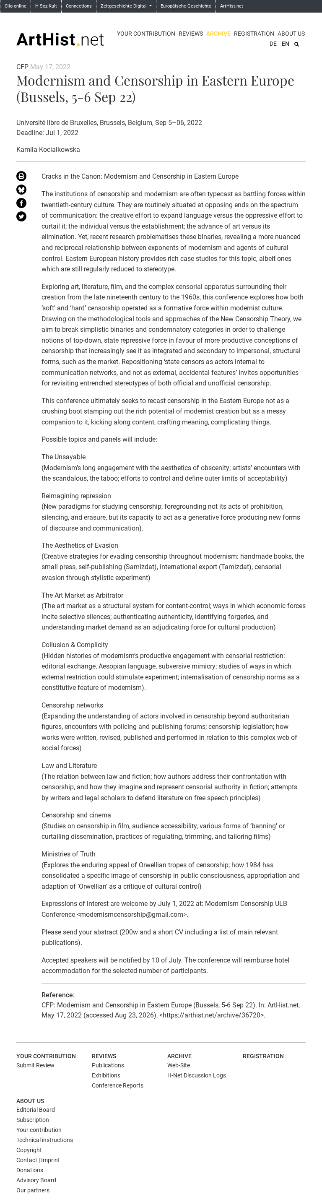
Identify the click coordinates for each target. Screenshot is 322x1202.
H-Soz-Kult (46, 6)
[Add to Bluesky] (22, 191)
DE (273, 43)
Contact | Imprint (38, 1160)
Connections (79, 6)
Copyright (29, 1150)
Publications (108, 1065)
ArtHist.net (231, 6)
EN (285, 43)
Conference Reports (117, 1085)
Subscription (32, 1119)
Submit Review (35, 1065)
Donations (29, 1170)
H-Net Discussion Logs (196, 1075)
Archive (218, 33)
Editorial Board (35, 1109)
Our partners (32, 1190)
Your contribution (146, 33)
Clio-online (15, 6)
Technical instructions (44, 1140)
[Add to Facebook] (22, 204)
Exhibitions (106, 1075)
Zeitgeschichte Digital (124, 6)
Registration (254, 33)
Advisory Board (36, 1180)
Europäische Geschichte (186, 6)
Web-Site (178, 1065)
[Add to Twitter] (22, 218)
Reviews (191, 33)
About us (291, 33)
